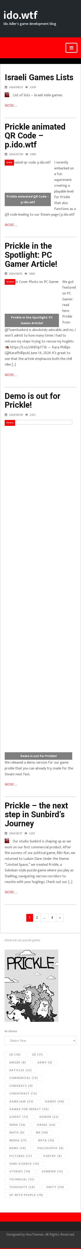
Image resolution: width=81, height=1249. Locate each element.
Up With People (26, 1195)
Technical (21, 1179)
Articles (20, 1070)
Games (54, 1101)
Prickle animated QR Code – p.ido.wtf (35, 135)
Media (18, 1140)
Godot (18, 1116)
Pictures (20, 1156)
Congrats (21, 1085)
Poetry (52, 1156)
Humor (49, 1116)
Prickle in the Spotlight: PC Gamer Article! (31, 255)
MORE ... (11, 106)
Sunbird (52, 1171)
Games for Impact (29, 1109)
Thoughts (22, 1187)
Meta (46, 1140)
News (17, 1148)
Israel (46, 1124)
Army (44, 1062)
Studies (19, 1171)
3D (37, 1054)
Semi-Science (24, 1163)
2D (15, 1054)
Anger (17, 1062)
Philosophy (50, 1148)
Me (42, 1132)
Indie (17, 1124)
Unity (55, 1187)
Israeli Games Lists (39, 77)
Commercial (23, 1077)
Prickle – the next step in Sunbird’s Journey (36, 814)
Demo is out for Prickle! (32, 400)
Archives (10, 1031)
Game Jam (21, 1101)
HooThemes (35, 1235)
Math (17, 1132)
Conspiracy (23, 1093)
